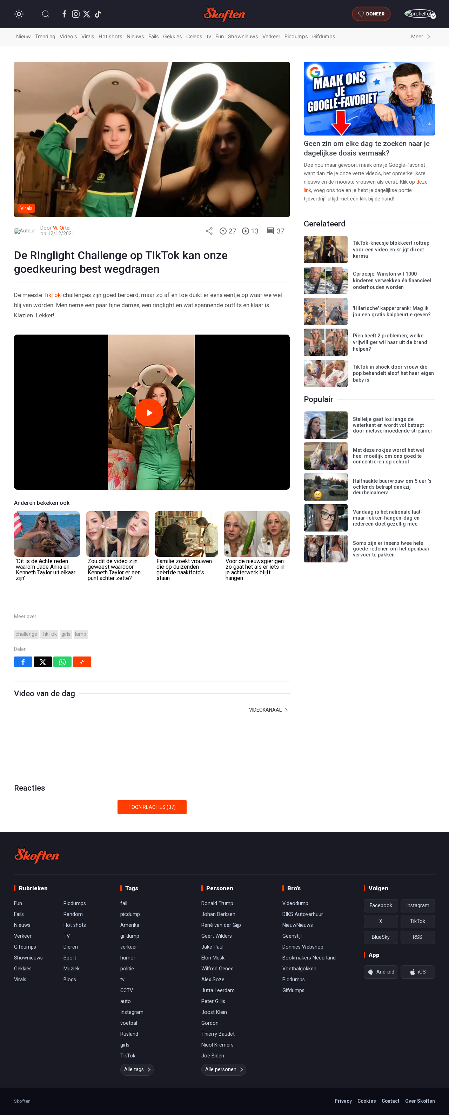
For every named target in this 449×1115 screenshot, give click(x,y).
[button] (45, 14)
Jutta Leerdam (218, 991)
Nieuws (135, 36)
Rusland (129, 1034)
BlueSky (381, 937)
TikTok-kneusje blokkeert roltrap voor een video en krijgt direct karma (391, 249)
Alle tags (134, 1070)
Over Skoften (420, 1101)
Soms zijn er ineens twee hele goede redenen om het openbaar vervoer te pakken (391, 549)
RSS (417, 937)
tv (209, 36)
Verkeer (271, 36)
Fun (219, 36)
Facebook (381, 906)
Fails (153, 36)
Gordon (210, 1023)
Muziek (71, 969)
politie (127, 969)
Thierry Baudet (218, 1034)
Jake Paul (212, 947)
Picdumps (296, 36)
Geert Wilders (216, 936)
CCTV (126, 991)
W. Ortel (62, 228)
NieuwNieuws (297, 925)
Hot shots (110, 36)
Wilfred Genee (217, 969)
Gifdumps (323, 36)
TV (66, 936)
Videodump (295, 903)
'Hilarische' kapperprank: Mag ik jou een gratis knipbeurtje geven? (392, 311)
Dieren (70, 947)
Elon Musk (212, 958)
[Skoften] (37, 855)
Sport (69, 958)
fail (123, 903)
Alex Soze (212, 980)
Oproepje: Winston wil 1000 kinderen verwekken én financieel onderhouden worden (392, 280)
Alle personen (220, 1070)
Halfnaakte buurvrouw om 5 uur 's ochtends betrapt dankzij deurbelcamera (392, 487)
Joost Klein (214, 1012)
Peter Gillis (213, 1001)
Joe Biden (212, 1056)
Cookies (366, 1101)
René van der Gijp (221, 925)
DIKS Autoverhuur (302, 914)
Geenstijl (292, 936)
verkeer (128, 947)
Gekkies (172, 36)
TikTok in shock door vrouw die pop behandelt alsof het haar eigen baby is (393, 373)
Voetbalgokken (299, 969)
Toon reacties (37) (152, 807)
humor (127, 958)
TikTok (52, 294)
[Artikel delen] (209, 231)
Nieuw (23, 36)
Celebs (194, 36)
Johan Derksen (218, 914)
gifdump (129, 936)
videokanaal (266, 710)
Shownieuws (243, 36)
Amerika (129, 925)
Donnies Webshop (302, 947)
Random (73, 914)
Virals (87, 36)
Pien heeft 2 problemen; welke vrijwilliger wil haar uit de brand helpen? (390, 342)
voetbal (128, 1023)
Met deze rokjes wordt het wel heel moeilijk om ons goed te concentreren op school (388, 456)
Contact (391, 1101)
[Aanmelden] (419, 13)
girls (66, 634)
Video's (68, 36)
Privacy (343, 1101)
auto (125, 1001)
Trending (45, 36)
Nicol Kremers (217, 1045)
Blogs (69, 980)
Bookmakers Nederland (309, 958)
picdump (130, 914)
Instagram (131, 1012)
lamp (80, 634)
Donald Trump (217, 903)
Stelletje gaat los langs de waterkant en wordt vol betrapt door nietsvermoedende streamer (393, 425)
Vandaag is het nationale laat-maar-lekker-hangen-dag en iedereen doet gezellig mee (387, 518)
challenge (26, 634)
